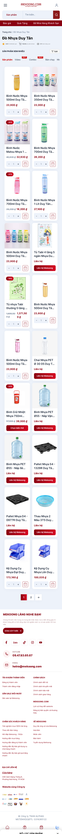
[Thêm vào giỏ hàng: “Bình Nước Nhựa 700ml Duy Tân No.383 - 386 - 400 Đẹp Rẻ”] (25, 216)
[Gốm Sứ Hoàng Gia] (4, 794)
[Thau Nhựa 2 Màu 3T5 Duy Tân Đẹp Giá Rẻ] (45, 500)
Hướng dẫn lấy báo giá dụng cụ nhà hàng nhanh (14, 747)
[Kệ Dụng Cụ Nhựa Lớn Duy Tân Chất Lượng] (45, 552)
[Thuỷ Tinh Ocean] (4, 804)
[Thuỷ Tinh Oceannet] (21, 794)
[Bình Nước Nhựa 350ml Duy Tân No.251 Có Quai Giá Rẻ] (45, 79)
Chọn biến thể (17, 428)
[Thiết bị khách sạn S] (21, 804)
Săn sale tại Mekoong (11, 698)
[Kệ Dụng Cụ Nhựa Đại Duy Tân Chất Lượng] (17, 552)
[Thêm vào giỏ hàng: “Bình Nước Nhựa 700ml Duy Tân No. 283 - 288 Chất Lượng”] (53, 164)
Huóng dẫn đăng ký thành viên (14, 742)
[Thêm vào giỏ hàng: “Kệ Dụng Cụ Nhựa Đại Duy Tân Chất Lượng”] (25, 584)
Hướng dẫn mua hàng (11, 738)
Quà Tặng (22, 23)
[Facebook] (6, 642)
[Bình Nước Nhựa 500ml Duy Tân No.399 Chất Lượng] (45, 288)
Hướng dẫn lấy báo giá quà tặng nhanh (15, 754)
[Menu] (5, 5)
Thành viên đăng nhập (11, 686)
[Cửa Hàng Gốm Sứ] (26, 798)
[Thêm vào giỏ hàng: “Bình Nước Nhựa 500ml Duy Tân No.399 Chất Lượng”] (53, 320)
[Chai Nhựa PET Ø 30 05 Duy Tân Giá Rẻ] (45, 343)
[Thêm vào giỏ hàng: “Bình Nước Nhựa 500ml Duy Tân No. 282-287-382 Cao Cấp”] (25, 112)
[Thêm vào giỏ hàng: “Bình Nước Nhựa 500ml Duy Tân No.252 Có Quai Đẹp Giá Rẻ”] (25, 268)
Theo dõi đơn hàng (10, 730)
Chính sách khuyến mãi (42, 686)
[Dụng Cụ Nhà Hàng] (15, 804)
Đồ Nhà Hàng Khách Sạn (46, 23)
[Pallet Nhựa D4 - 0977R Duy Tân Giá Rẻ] (17, 500)
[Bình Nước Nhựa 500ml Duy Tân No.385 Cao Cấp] (17, 343)
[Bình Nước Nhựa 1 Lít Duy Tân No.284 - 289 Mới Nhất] (45, 183)
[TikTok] (24, 642)
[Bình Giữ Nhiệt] (15, 794)
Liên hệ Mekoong (45, 268)
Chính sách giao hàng (42, 694)
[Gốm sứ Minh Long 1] (4, 798)
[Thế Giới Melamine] (10, 794)
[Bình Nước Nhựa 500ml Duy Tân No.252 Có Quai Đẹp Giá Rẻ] (17, 235)
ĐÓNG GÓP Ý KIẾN (11, 631)
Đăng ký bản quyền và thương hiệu (45, 711)
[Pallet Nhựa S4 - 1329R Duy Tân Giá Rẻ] (45, 448)
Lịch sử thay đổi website (43, 706)
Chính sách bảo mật (41, 690)
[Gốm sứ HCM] (10, 798)
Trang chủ (6, 32)
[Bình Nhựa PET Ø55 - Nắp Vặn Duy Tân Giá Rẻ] (45, 395)
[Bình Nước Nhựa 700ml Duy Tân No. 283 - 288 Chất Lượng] (45, 131)
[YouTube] (40, 642)
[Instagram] (32, 642)
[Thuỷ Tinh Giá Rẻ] (15, 798)
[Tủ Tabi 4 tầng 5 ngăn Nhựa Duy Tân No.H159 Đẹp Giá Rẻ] (45, 235)
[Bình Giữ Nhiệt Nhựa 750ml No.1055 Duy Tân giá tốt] (17, 395)
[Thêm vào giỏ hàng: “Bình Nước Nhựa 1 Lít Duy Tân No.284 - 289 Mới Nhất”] (53, 216)
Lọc (56, 51)
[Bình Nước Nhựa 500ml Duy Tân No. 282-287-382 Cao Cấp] (17, 79)
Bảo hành (37, 738)
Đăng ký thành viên (10, 682)
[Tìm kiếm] (56, 15)
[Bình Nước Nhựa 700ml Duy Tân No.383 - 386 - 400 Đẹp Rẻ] (17, 183)
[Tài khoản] (56, 5)
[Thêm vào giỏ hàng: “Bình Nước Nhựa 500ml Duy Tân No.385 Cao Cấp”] (25, 376)
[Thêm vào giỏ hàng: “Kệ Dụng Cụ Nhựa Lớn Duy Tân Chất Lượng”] (53, 584)
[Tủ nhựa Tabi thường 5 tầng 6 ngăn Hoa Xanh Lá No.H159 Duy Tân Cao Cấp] (17, 288)
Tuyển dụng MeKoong (42, 742)
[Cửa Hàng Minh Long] (26, 794)
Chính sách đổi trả (40, 682)
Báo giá (7, 23)
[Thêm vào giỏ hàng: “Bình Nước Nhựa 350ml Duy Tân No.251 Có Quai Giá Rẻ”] (53, 112)
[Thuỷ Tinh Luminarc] (21, 798)
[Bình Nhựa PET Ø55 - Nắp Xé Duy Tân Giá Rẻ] (17, 448)
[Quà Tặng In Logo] (26, 804)
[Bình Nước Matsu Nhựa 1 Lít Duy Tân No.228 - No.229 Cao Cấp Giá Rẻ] (17, 131)
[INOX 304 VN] (10, 804)
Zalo (15, 642)
